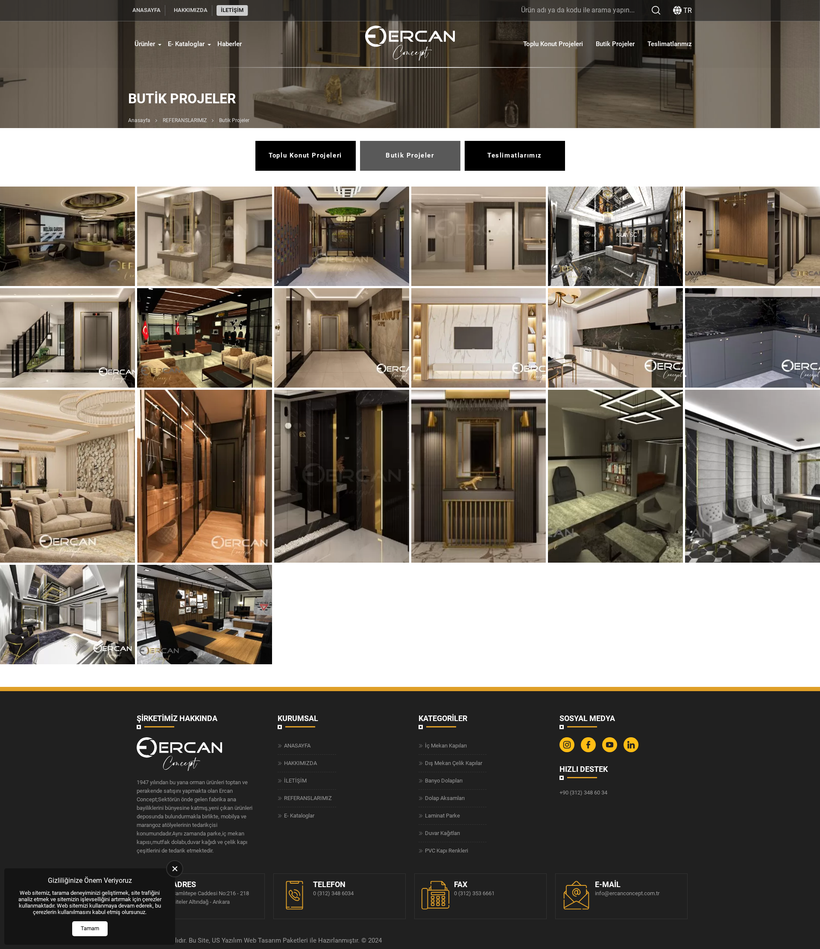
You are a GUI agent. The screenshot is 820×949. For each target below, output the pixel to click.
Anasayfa (139, 120)
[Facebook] (589, 750)
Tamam (90, 928)
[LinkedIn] (632, 750)
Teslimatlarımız (669, 44)
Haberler (229, 44)
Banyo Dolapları (444, 780)
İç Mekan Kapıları (446, 745)
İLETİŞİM (232, 10)
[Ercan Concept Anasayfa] (410, 44)
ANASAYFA (146, 10)
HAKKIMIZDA (191, 10)
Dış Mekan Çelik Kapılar (453, 763)
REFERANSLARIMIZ (185, 120)
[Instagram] (568, 750)
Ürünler (145, 44)
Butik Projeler (615, 44)
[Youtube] (610, 750)
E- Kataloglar (186, 44)
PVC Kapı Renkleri (446, 850)
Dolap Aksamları (445, 798)
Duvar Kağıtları (442, 833)
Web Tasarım (262, 940)
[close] (174, 868)
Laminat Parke (442, 815)
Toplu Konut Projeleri (553, 44)
